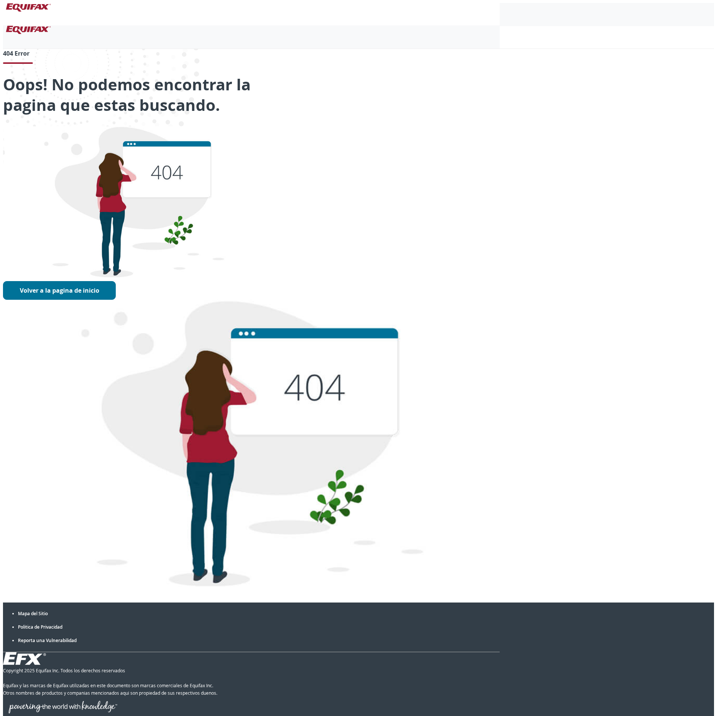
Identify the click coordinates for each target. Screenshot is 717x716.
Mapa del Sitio (33, 613)
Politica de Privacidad (40, 627)
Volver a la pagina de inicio (59, 290)
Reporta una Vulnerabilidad (47, 640)
